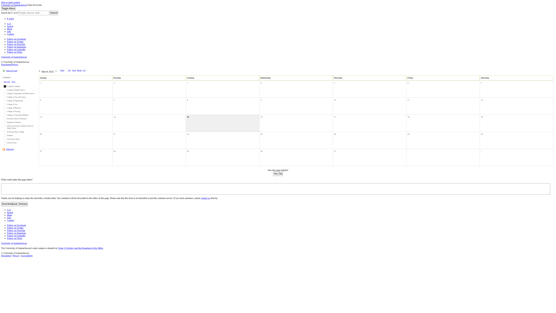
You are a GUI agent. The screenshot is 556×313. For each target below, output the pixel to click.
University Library (13, 139)
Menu (8, 8)
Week (74, 70)
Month (79, 70)
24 (335, 134)
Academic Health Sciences (16, 90)
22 (188, 134)
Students (10, 135)
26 (482, 134)
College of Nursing (13, 111)
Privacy (14, 64)
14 (115, 117)
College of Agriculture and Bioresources (20, 93)
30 (261, 151)
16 (261, 117)
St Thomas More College (15, 132)
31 (335, 151)
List (84, 70)
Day (69, 70)
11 (408, 100)
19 (482, 117)
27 (41, 83)
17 (335, 117)
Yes (276, 173)
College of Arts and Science (16, 97)
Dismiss (23, 204)
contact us (205, 198)
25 (408, 134)
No (280, 173)
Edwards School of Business (17, 119)
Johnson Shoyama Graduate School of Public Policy (20, 127)
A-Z (9, 23)
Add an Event (11, 71)
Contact (10, 34)
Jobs (9, 31)
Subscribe (10, 149)
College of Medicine (14, 108)
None (13, 82)
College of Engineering (15, 101)
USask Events (12, 143)
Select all (7, 82)
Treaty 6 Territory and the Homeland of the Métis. (80, 248)
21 (115, 134)
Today (62, 70)
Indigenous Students (14, 122)
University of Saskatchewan (14, 5)
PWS (10, 19)
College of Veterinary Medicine (17, 115)
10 (335, 100)
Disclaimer (6, 64)
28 (115, 83)
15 (188, 117)
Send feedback (9, 204)
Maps (9, 29)
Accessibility (27, 255)
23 (261, 134)
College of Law (12, 104)
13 (41, 117)
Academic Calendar (13, 86)
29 (188, 151)
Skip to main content (10, 2)
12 (482, 100)
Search (54, 13)
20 (41, 134)
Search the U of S (9, 13)
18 (408, 117)
